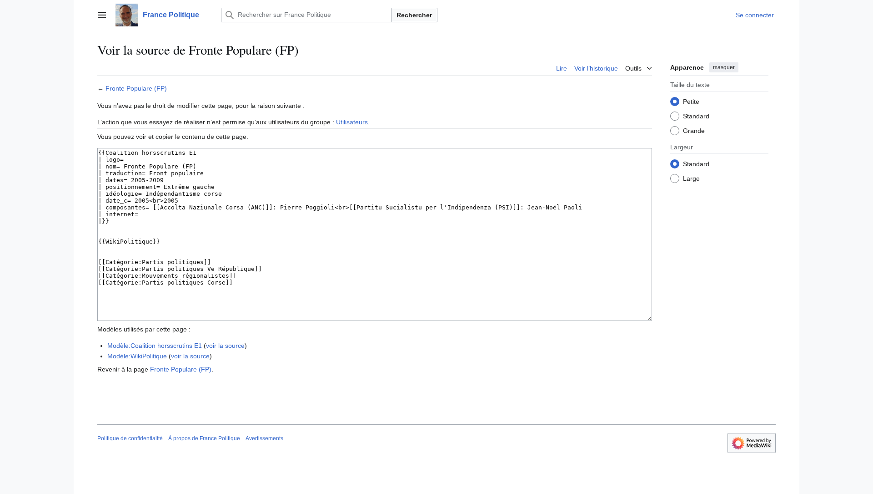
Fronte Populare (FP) (136, 88)
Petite (691, 101)
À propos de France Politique (204, 438)
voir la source (225, 345)
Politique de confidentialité (130, 438)
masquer (724, 67)
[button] (102, 15)
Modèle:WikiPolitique (137, 356)
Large (691, 178)
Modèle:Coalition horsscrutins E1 (154, 345)
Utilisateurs (352, 122)
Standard (696, 116)
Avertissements (264, 438)
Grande (694, 130)
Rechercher (414, 15)
